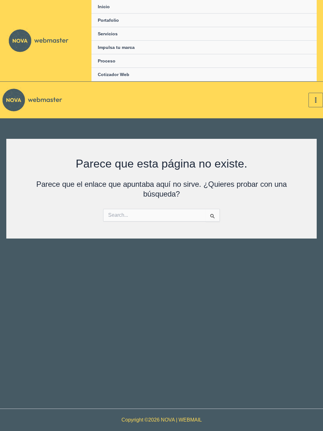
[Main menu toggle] (315, 100)
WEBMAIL (190, 419)
